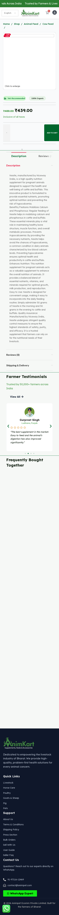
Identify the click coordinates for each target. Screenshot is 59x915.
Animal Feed (31, 24)
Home (6, 24)
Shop (17, 24)
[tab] (19, 156)
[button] (16, 397)
